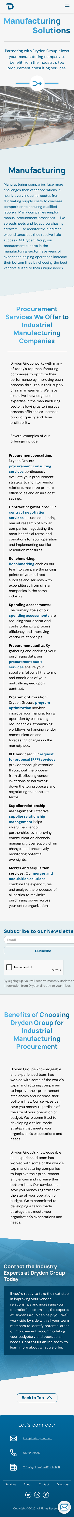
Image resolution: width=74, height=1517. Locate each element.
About (27, 1484)
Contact (44, 1484)
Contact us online (37, 1342)
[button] (66, 6)
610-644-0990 (31, 1452)
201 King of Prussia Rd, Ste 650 (41, 1467)
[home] (9, 6)
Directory (63, 1484)
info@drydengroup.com (37, 1438)
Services (10, 1484)
